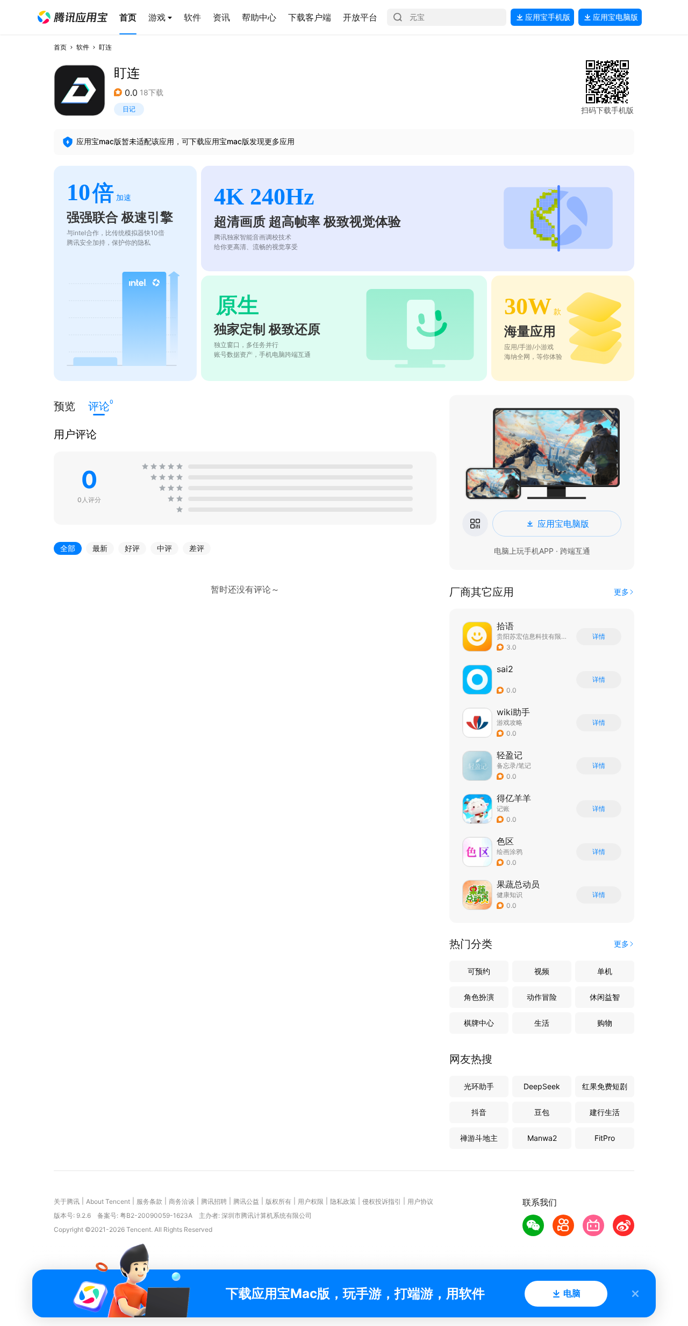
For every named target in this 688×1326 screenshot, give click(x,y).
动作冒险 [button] (542, 996)
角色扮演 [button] (479, 996)
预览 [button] (64, 406)
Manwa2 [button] (542, 1137)
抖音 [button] (478, 1112)
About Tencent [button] (108, 1201)
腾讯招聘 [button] (214, 1201)
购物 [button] (604, 1022)
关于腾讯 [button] (67, 1201)
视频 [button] (541, 971)
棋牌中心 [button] (479, 1022)
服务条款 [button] (149, 1201)
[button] (73, 17)
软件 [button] (82, 47)
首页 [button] (60, 47)
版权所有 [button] (278, 1201)
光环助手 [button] (479, 1086)
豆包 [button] (541, 1112)
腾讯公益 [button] (246, 1201)
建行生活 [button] (605, 1112)
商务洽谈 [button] (182, 1201)
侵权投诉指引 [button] (381, 1201)
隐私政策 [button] (343, 1201)
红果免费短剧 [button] (604, 1086)
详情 (598, 636)
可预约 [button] (479, 971)
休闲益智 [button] (605, 996)
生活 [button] (541, 1022)
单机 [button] (604, 971)
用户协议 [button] (420, 1201)
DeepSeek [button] (542, 1086)
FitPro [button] (604, 1137)
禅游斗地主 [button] (479, 1137)
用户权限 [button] (311, 1201)
